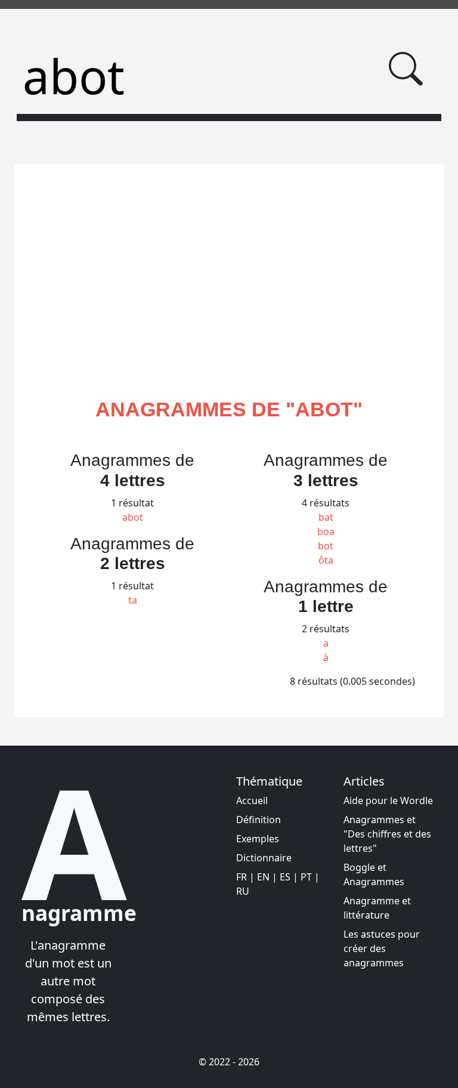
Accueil (252, 800)
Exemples (257, 838)
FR (241, 876)
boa (326, 531)
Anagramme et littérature (377, 908)
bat (325, 517)
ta (132, 600)
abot (132, 517)
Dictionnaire (264, 857)
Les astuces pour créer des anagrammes (382, 948)
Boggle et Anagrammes (374, 874)
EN (263, 876)
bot (325, 545)
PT (306, 876)
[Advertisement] (229, 295)
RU (242, 891)
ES (285, 876)
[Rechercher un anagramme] (406, 68)
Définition (258, 819)
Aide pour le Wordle (388, 800)
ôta (325, 560)
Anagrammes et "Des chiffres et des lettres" (387, 834)
